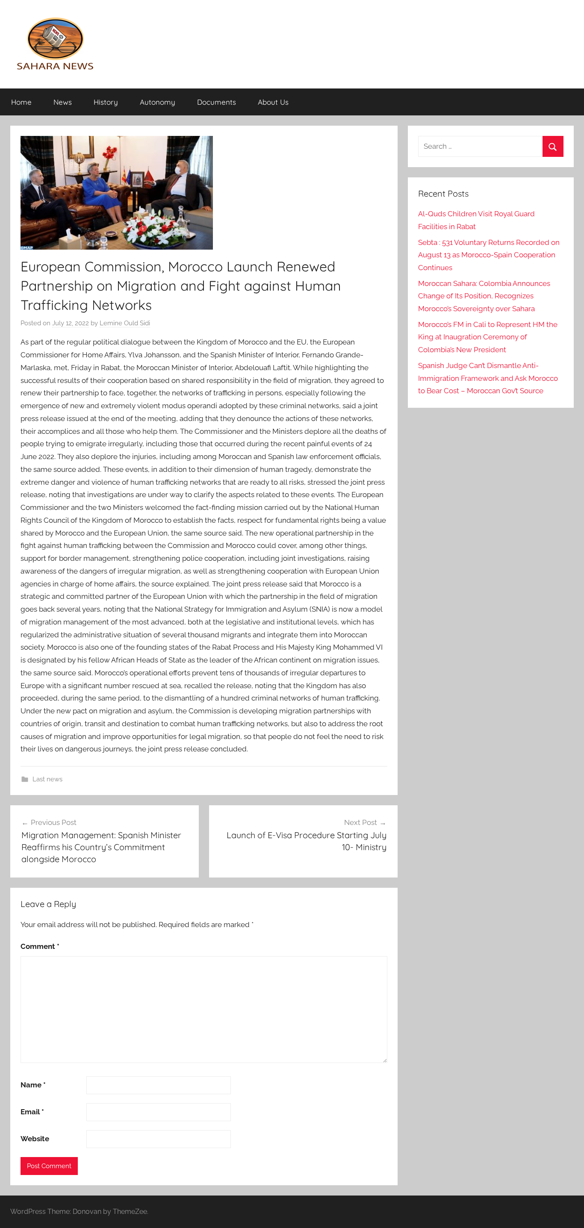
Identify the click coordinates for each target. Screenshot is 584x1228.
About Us (273, 101)
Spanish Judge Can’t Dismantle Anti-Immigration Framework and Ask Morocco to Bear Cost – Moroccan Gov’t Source (488, 378)
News (62, 101)
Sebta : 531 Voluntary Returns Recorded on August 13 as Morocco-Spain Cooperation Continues (489, 255)
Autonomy (157, 101)
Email (32, 1111)
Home (21, 101)
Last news (47, 779)
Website (35, 1138)
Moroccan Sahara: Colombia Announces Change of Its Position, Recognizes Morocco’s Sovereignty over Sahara (484, 296)
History (106, 101)
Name (33, 1085)
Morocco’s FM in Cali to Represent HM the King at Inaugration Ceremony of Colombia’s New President (487, 337)
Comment (40, 946)
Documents (216, 101)
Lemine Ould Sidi (125, 323)
